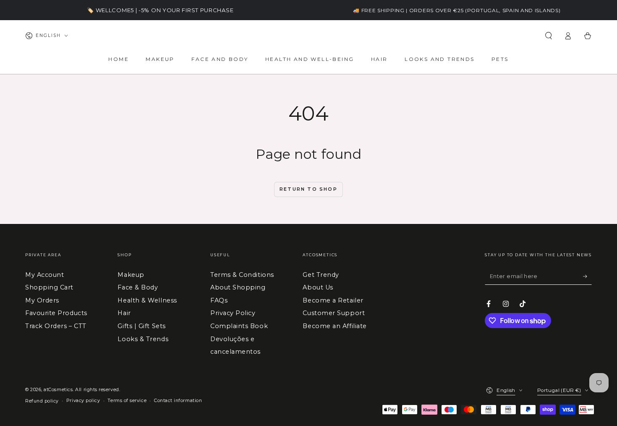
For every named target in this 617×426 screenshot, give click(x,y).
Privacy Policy (233, 313)
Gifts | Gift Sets (141, 326)
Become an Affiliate (334, 326)
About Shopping (238, 287)
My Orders (42, 300)
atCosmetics (58, 389)
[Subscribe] (587, 276)
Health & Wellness (147, 300)
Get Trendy (321, 275)
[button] (548, 35)
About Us (318, 287)
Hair (124, 313)
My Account (44, 275)
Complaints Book (239, 326)
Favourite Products (56, 313)
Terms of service (126, 400)
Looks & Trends (143, 339)
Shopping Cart (49, 287)
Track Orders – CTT (55, 326)
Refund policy (42, 401)
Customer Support (334, 313)
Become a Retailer (333, 300)
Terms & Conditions (242, 275)
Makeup (131, 275)
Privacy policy (83, 400)
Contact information (178, 400)
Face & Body (138, 287)
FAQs (218, 300)
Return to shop (308, 189)
